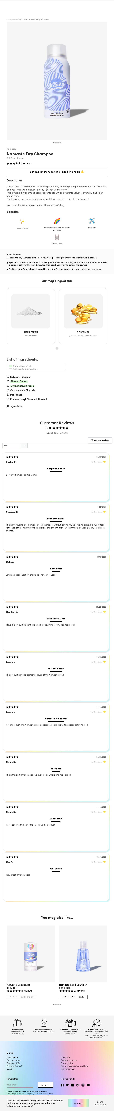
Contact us (65, 1057)
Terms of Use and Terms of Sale (74, 1066)
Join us (9, 1069)
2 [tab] (56, 142)
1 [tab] (53, 142)
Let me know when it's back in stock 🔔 (57, 172)
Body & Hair (22, 19)
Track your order (14, 1060)
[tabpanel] (57, 81)
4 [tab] (60, 142)
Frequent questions (69, 1060)
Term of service (67, 1069)
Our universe (12, 1057)
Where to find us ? (14, 1066)
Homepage (11, 19)
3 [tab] (58, 142)
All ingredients (14, 406)
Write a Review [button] (101, 440)
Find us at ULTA (13, 1063)
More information (100, 1103)
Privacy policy (67, 1063)
